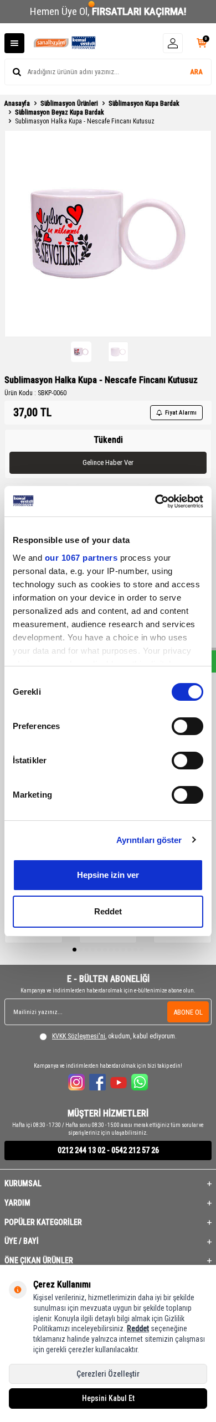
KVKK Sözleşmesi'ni (78, 1036)
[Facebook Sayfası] (97, 1082)
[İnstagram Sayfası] (76, 1082)
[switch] (187, 726)
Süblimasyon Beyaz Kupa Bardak (59, 112)
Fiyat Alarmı (181, 412)
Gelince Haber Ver (108, 462)
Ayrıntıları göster (149, 840)
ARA (196, 72)
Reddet (108, 911)
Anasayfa (17, 103)
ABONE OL (188, 1012)
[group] (108, 234)
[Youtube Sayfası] (118, 1082)
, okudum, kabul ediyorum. (114, 1036)
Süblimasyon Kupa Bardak (144, 103)
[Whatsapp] (139, 1082)
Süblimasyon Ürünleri (69, 103)
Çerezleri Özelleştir (108, 1373)
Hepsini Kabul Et (108, 1398)
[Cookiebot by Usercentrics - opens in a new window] (155, 501)
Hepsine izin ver (108, 875)
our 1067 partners (81, 557)
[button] (74, 950)
